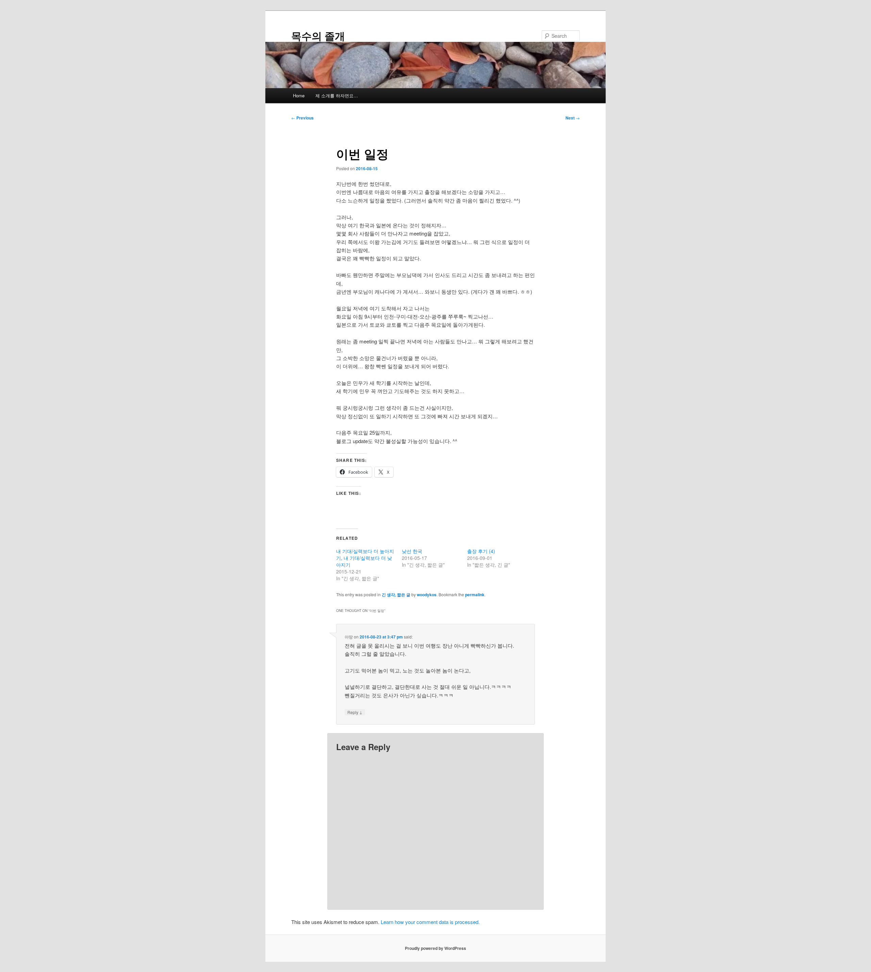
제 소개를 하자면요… (336, 95)
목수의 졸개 (318, 35)
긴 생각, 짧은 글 (396, 595)
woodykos (427, 595)
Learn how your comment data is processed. (430, 921)
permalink (474, 595)
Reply (354, 712)
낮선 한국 (412, 551)
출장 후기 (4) (481, 551)
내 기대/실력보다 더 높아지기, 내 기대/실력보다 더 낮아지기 (365, 558)
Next (572, 118)
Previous (302, 118)
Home (299, 95)
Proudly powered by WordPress (435, 948)
